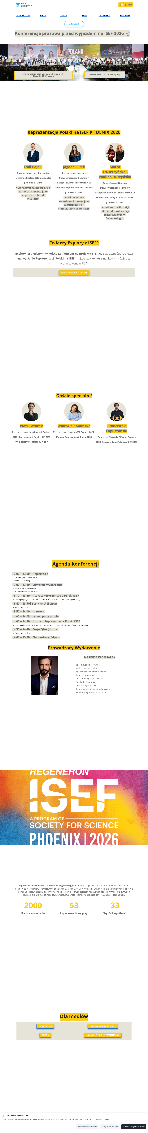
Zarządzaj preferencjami (110, 1127)
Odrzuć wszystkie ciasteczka (87, 1127)
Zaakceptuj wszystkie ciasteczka (134, 1127)
